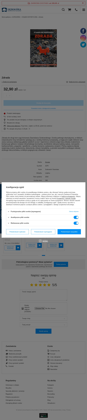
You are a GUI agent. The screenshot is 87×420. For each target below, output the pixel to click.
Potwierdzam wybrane (17, 232)
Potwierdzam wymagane (43, 232)
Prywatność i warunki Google (66, 198)
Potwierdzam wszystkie (69, 232)
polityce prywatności (68, 196)
